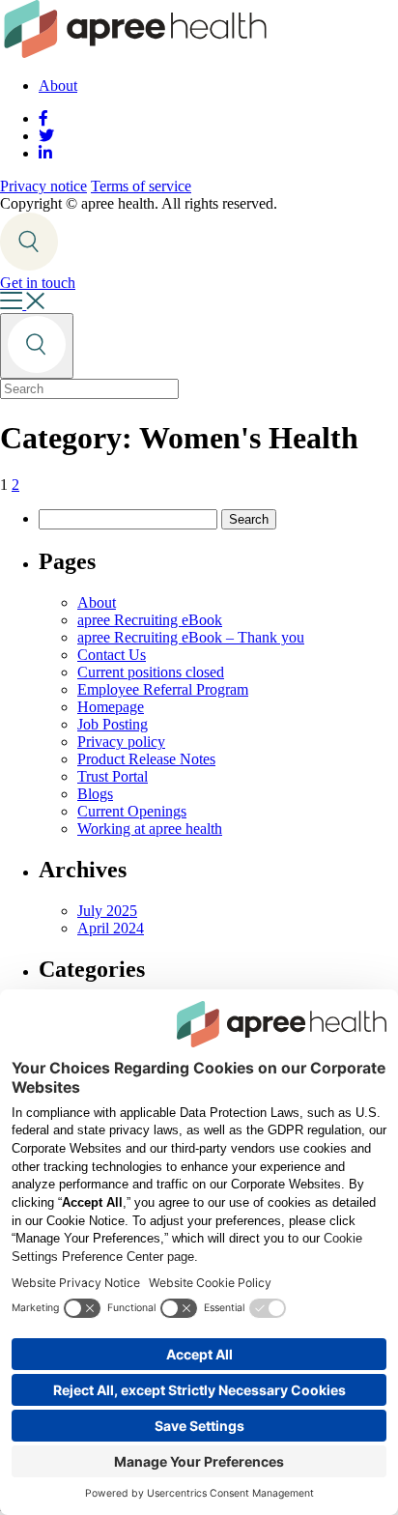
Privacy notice (43, 186)
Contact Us (111, 654)
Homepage (110, 707)
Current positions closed (150, 672)
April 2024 (110, 928)
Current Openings (131, 811)
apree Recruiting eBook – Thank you (190, 637)
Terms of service (141, 186)
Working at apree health (149, 828)
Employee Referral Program (162, 689)
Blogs (95, 794)
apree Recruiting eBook (149, 620)
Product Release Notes (146, 759)
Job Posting (112, 724)
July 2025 (107, 910)
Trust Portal (112, 776)
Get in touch (37, 282)
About (58, 85)
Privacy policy (121, 741)
